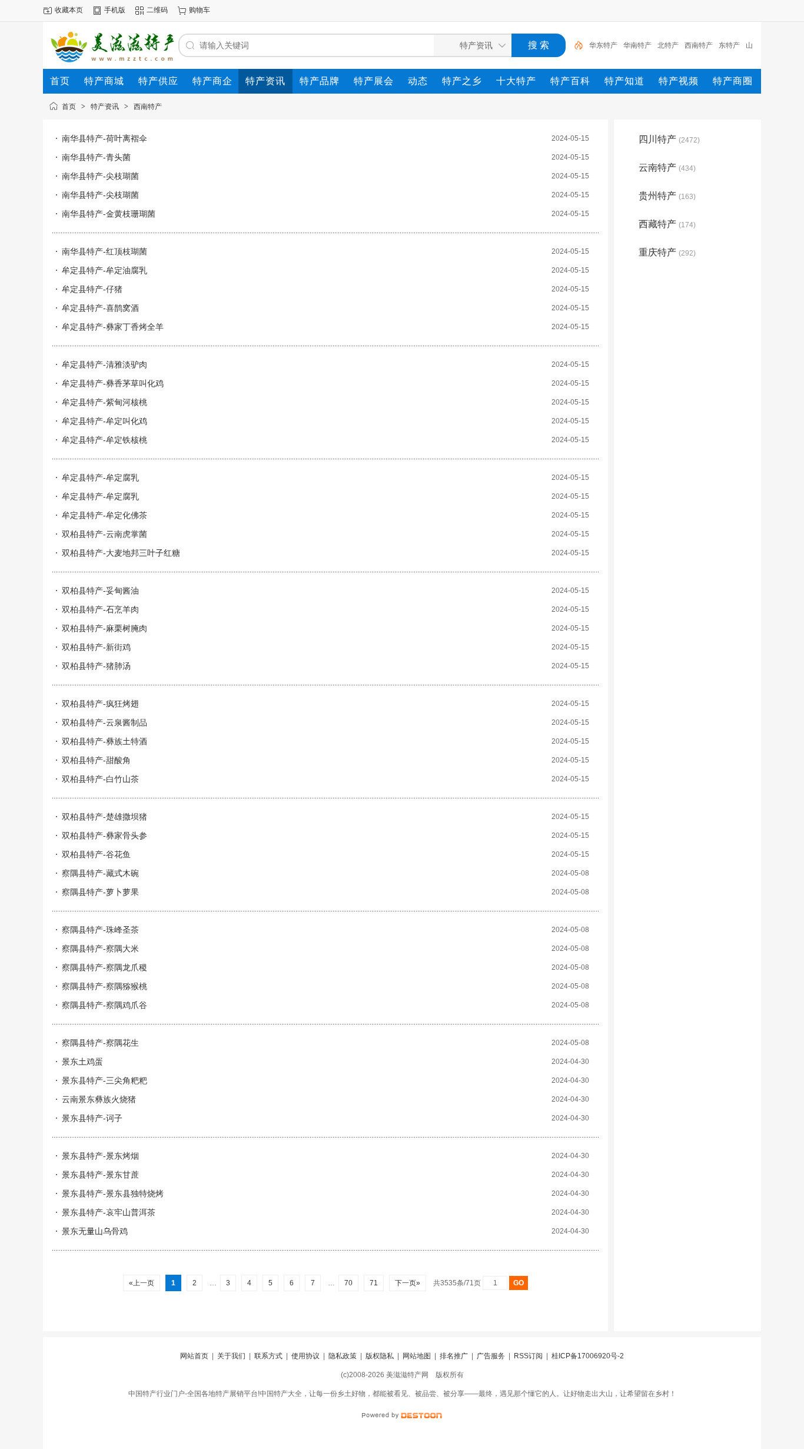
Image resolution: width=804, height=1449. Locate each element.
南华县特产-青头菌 (96, 157)
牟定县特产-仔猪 (92, 289)
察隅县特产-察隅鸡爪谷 (104, 1005)
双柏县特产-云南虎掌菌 (104, 534)
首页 (69, 106)
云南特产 (667, 168)
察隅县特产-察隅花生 (100, 1042)
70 (348, 1283)
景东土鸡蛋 (82, 1061)
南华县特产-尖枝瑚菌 (100, 176)
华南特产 (637, 45)
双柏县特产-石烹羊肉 (100, 609)
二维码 (157, 10)
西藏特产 (667, 224)
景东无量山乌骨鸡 (95, 1231)
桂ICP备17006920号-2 (587, 1356)
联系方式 (268, 1356)
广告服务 (491, 1356)
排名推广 (454, 1356)
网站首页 (194, 1356)
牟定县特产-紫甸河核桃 (104, 402)
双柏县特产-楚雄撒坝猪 (104, 816)
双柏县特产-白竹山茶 (100, 779)
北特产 (668, 45)
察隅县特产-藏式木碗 (100, 873)
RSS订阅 (528, 1356)
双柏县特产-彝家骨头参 (104, 835)
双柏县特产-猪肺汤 (96, 666)
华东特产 (603, 45)
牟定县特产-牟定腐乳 (100, 477)
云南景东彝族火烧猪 (99, 1099)
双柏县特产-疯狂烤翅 (100, 703)
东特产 (729, 45)
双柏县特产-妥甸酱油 (100, 590)
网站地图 (417, 1356)
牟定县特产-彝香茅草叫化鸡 (113, 383)
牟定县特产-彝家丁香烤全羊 (113, 326)
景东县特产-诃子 (92, 1118)
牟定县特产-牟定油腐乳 (104, 270)
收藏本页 (69, 10)
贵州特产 (667, 196)
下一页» (407, 1283)
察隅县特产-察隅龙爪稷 (104, 967)
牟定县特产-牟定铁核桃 (104, 440)
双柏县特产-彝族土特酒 (104, 741)
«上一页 (141, 1283)
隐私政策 (342, 1356)
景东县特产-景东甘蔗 (100, 1174)
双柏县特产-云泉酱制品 (104, 722)
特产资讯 (105, 106)
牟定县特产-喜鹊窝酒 (100, 308)
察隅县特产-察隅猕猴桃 (104, 986)
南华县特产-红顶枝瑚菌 (104, 251)
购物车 (199, 10)
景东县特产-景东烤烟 (100, 1155)
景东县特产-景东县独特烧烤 (113, 1193)
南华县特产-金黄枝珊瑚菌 (108, 213)
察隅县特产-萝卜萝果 (100, 892)
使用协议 (305, 1356)
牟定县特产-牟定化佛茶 (104, 515)
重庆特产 (667, 252)
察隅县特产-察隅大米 (100, 948)
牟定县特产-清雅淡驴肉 (104, 364)
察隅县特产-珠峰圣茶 (100, 929)
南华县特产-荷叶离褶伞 (104, 138)
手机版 (114, 10)
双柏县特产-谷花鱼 (96, 854)
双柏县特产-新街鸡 (96, 647)
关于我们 (231, 1356)
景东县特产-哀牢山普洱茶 (108, 1212)
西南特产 (699, 45)
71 (374, 1283)
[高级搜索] (574, 45)
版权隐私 (380, 1356)
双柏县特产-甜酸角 (96, 760)
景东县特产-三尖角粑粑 (104, 1080)
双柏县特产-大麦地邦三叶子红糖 (121, 553)
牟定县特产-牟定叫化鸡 (104, 421)
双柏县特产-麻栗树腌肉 (104, 628)
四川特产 (669, 139)
